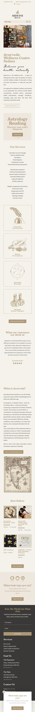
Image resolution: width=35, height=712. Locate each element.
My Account (7, 644)
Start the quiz (17, 708)
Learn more (17, 134)
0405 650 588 (9, 2)
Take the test (17, 599)
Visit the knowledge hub (13, 452)
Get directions (8, 667)
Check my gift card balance (11, 648)
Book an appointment (17, 321)
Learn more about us (12, 106)
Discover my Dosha (9, 651)
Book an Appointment (10, 646)
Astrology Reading (17, 120)
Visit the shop (17, 566)
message (13, 691)
